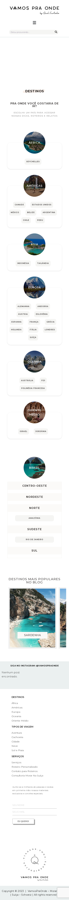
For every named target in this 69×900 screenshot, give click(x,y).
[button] (35, 23)
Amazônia (34, 518)
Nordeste (34, 497)
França (34, 322)
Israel (23, 431)
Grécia (51, 322)
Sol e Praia (18, 750)
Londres (50, 330)
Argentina (49, 212)
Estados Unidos (41, 205)
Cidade (16, 741)
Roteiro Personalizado (25, 766)
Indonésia (23, 263)
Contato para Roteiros (25, 771)
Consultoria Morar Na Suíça (27, 775)
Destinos (18, 697)
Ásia (34, 244)
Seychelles (33, 161)
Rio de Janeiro (34, 539)
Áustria (23, 314)
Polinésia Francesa (33, 388)
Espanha (16, 322)
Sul (34, 550)
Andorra (43, 306)
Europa (34, 287)
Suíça (33, 337)
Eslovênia (42, 314)
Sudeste (34, 529)
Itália (33, 330)
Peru (40, 220)
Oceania (34, 361)
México (15, 212)
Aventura (17, 732)
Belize (31, 212)
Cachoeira (17, 737)
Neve (15, 745)
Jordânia (40, 431)
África (34, 142)
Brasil (34, 467)
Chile (26, 220)
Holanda (16, 330)
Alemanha (23, 306)
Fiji (43, 380)
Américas (34, 185)
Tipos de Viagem (22, 726)
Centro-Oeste (34, 485)
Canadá (19, 205)
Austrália (27, 380)
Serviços (18, 756)
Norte (34, 508)
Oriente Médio (34, 412)
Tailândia (43, 263)
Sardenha (32, 635)
